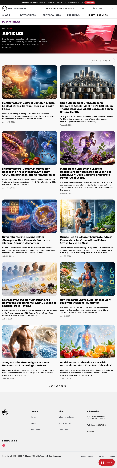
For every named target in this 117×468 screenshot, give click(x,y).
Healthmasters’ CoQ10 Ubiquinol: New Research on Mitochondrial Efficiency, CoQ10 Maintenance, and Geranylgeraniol (28, 172)
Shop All (34, 423)
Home (4, 29)
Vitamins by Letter (66, 417)
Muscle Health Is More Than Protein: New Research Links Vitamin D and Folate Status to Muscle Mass (86, 240)
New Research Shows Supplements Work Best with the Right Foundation (85, 301)
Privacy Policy (87, 456)
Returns (101, 456)
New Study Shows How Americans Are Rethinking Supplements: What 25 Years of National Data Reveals (29, 303)
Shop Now (90, 2)
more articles (57, 386)
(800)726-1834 (102, 425)
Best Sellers (35, 429)
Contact (83, 8)
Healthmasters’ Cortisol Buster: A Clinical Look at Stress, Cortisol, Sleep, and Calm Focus (29, 106)
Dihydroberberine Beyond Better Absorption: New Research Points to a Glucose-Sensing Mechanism (26, 240)
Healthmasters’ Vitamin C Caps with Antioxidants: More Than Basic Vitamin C (86, 363)
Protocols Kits (65, 423)
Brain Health (64, 429)
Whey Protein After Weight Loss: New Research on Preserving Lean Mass (25, 363)
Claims (112, 456)
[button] (70, 8)
